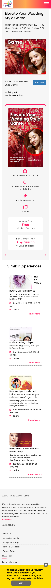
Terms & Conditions (10, 545)
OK (21, 583)
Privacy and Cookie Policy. (25, 571)
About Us (6, 533)
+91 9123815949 (11, 564)
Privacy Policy (8, 549)
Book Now (39, 82)
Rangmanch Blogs (10, 541)
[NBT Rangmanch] (7, 4)
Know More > (35, 313)
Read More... (7, 519)
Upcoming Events (10, 537)
